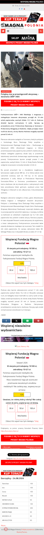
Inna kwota (22, 277)
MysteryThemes (22, 532)
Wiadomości (6, 91)
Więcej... (3, 525)
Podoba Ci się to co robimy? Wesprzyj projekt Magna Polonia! (22, 103)
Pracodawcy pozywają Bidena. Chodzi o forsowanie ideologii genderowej (33, 447)
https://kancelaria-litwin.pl (9, 431)
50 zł (21, 270)
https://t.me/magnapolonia (22, 458)
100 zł (32, 270)
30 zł (11, 270)
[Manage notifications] (6, 529)
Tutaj (36, 283)
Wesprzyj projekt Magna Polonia (22, 42)
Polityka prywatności (28, 529)
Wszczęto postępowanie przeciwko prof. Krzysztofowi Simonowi (11, 447)
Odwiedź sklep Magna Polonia (22, 37)
